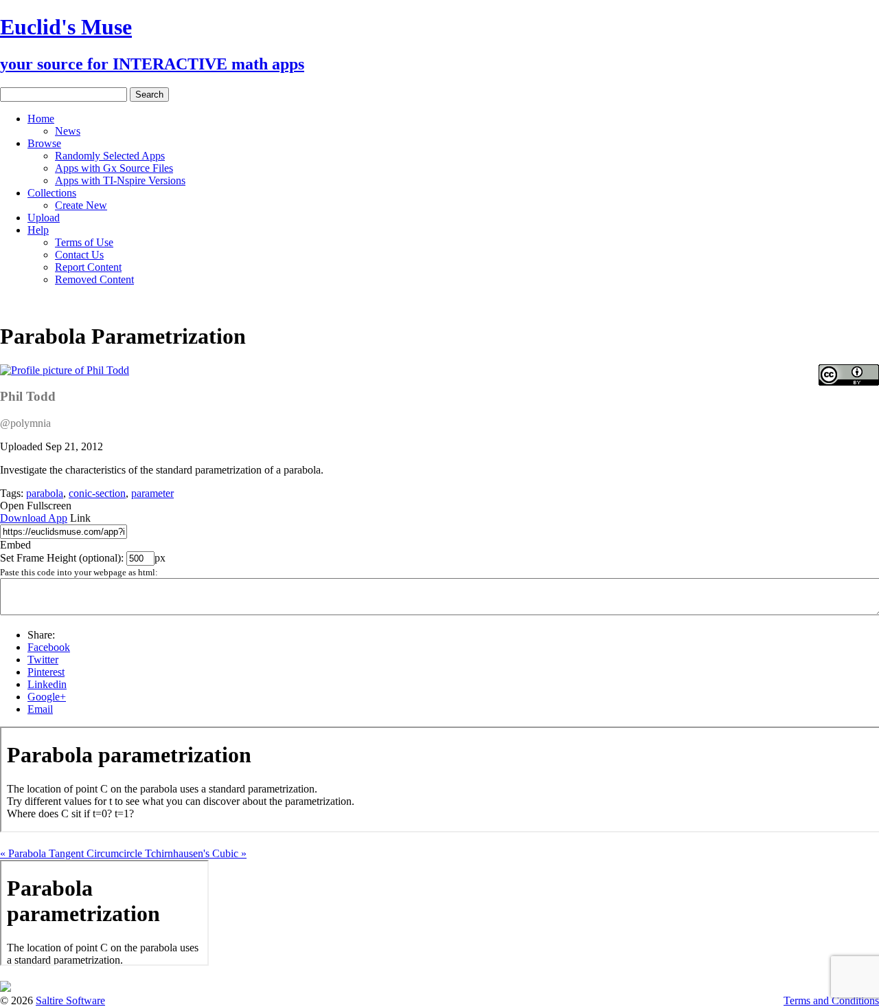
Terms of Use (84, 242)
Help (38, 230)
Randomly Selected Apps (110, 156)
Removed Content (94, 279)
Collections (51, 193)
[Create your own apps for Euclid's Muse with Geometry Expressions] (5, 988)
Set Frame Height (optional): (63, 558)
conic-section (97, 493)
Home (40, 118)
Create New (81, 205)
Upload (43, 217)
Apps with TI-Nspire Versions (120, 180)
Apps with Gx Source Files (114, 168)
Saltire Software (70, 1000)
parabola (44, 493)
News (67, 131)
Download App (33, 518)
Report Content (88, 267)
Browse (44, 143)
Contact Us (79, 255)
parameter (152, 493)
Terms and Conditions (831, 1000)
